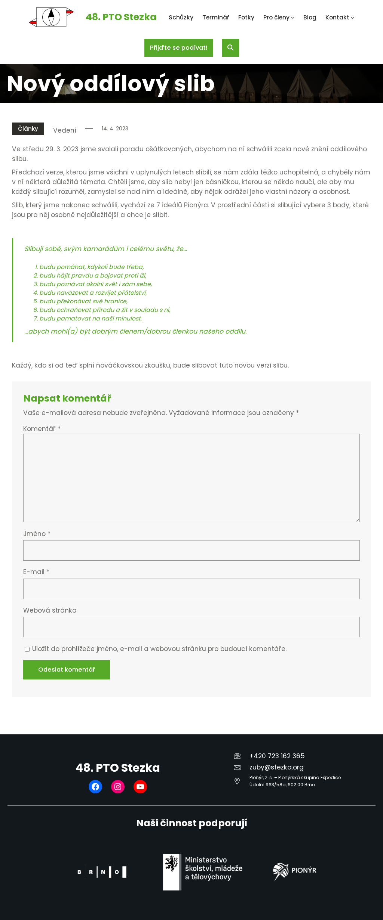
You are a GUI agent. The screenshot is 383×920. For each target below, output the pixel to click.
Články (28, 129)
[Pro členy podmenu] (292, 17)
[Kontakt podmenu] (352, 17)
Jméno (36, 533)
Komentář (42, 428)
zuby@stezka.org (276, 767)
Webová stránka (50, 610)
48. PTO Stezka (121, 17)
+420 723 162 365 (277, 756)
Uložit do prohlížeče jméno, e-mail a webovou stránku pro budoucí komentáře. (159, 648)
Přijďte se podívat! (178, 47)
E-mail (36, 571)
